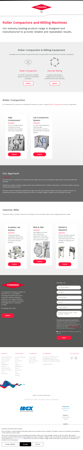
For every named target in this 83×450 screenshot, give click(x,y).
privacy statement (18, 438)
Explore (28, 83)
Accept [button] (25, 444)
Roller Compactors (55, 104)
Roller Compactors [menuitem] (33, 360)
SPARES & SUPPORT (48, 364)
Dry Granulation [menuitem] (32, 357)
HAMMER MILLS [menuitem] (5, 364)
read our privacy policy (74, 326)
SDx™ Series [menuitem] (4, 373)
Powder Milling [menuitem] (32, 359)
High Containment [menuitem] (5, 359)
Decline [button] (37, 444)
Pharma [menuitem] (17, 359)
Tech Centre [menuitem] (32, 362)
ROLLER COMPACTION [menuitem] (6, 357)
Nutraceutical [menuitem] (18, 360)
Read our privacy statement (41, 395)
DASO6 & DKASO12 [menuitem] (5, 368)
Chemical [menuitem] (17, 364)
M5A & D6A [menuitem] (4, 366)
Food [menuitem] (16, 362)
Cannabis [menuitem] (17, 375)
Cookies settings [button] (10, 444)
